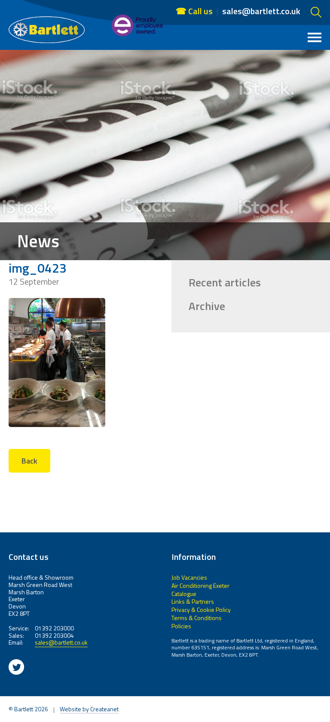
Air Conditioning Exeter (200, 585)
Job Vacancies (189, 577)
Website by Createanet (89, 709)
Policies (181, 625)
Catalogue (183, 593)
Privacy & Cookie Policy (201, 609)
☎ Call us (194, 11)
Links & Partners (192, 601)
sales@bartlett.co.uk (261, 11)
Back (29, 461)
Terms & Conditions (196, 617)
